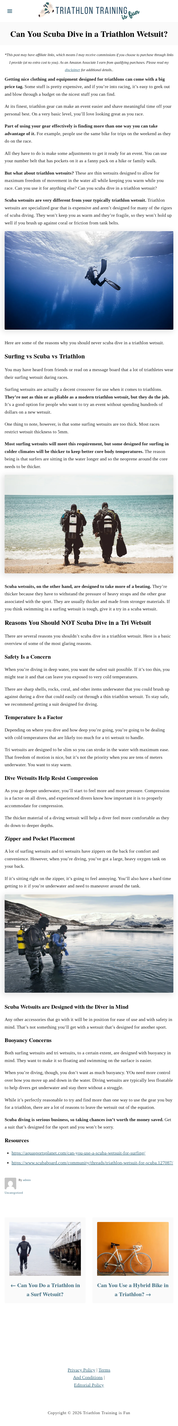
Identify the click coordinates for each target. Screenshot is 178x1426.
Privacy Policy (81, 1369)
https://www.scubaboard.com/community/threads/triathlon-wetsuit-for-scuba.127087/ (92, 1162)
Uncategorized (14, 1192)
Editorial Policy (89, 1385)
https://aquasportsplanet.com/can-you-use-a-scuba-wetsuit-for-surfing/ (78, 1152)
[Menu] (9, 11)
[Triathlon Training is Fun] (89, 10)
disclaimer (72, 70)
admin (27, 1180)
